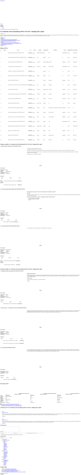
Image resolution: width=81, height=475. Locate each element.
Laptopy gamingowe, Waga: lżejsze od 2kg (10, 469)
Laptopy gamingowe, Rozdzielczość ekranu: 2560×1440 (11, 470)
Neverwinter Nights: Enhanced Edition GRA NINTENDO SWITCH (10, 40)
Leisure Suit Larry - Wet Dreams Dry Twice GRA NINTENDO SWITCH (11, 43)
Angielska (5, 457)
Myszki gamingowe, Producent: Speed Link (10, 468)
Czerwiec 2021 (6, 451)
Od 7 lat (5, 465)
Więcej (40, 165)
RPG (4, 442)
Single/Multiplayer (6, 460)
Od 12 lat (5, 462)
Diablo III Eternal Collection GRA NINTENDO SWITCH (9, 39)
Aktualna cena (30, 57)
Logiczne (5, 448)
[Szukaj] (11, 437)
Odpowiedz (3, 423)
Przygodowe (5, 441)
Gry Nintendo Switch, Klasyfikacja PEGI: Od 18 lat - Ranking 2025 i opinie (11, 405)
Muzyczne (5, 449)
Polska (4, 458)
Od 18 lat (5, 463)
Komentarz (1, 431)
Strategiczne (5, 446)
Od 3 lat (5, 464)
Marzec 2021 (5, 453)
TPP (4, 447)
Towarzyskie (5, 444)
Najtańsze (2, 41)
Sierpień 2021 (5, 452)
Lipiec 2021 (5, 455)
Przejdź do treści (2, 0)
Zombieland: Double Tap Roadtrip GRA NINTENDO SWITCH (10, 42)
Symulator (5, 445)
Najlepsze (2, 38)
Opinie (2, 45)
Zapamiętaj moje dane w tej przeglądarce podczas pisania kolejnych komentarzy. (12, 434)
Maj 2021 (5, 454)
